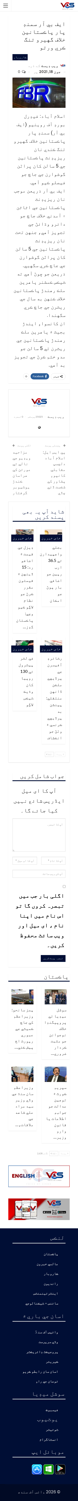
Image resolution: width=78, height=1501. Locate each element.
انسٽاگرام (49, 1439)
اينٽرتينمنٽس (45, 1293)
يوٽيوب (47, 1418)
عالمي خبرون (47, 1264)
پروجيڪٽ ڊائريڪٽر (42, 1352)
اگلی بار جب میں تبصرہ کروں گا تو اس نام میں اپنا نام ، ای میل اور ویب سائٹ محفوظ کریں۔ (39, 920)
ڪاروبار (20, 57)
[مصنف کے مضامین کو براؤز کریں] (39, 402)
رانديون (51, 1284)
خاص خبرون (51, 538)
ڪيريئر (52, 1362)
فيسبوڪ (52, 1410)
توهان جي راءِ (47, 1381)
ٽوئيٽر (52, 1430)
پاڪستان (51, 1254)
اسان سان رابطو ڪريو (40, 1371)
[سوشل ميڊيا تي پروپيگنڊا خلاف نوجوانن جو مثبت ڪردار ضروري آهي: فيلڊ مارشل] (56, 997)
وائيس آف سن (48, 1332)
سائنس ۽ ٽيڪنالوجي (41, 1303)
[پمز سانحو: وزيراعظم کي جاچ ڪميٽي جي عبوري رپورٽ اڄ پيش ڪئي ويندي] (22, 997)
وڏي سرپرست (48, 1342)
